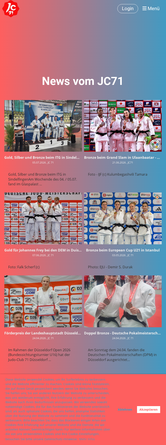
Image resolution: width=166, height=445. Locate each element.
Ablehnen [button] (125, 409)
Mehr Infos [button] (87, 439)
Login (128, 8)
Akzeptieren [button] (148, 409)
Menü (153, 8)
